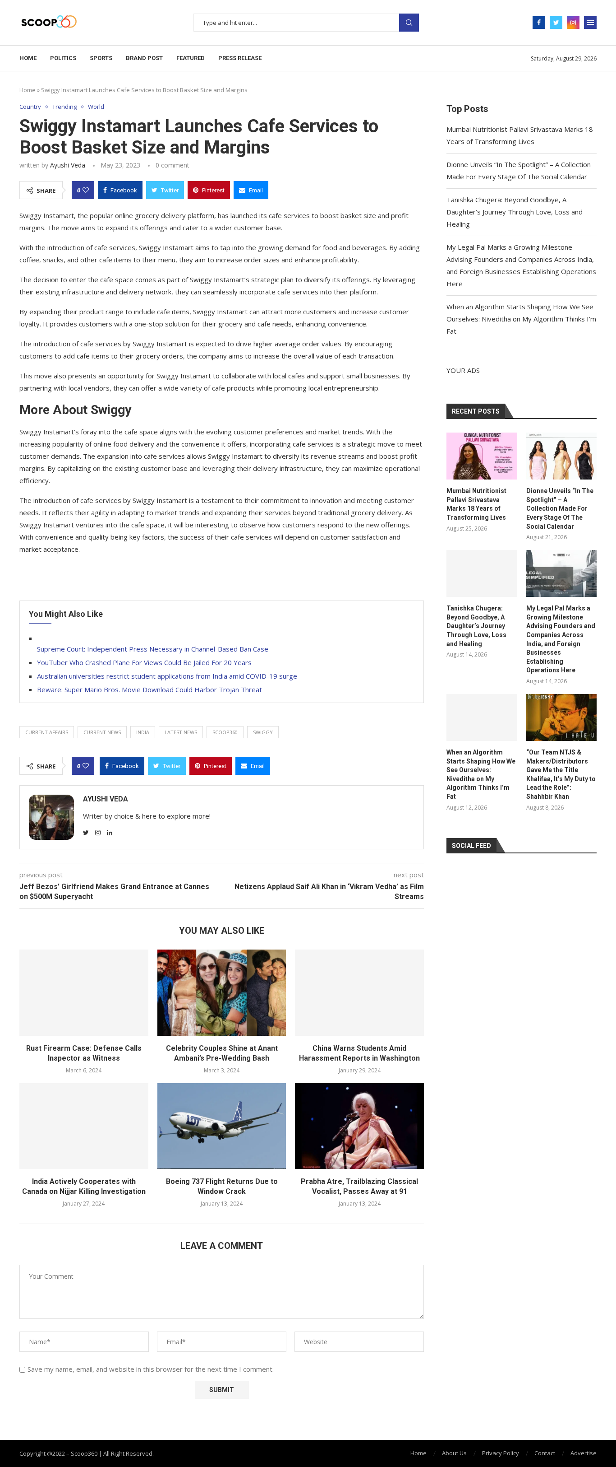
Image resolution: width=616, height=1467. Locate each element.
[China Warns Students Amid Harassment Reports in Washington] (359, 992)
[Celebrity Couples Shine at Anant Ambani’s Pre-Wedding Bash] (221, 992)
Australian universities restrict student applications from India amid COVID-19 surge (167, 675)
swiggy (263, 732)
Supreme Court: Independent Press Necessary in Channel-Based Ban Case (152, 648)
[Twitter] (556, 22)
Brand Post (144, 58)
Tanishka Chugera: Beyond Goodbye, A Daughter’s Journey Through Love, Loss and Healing (514, 211)
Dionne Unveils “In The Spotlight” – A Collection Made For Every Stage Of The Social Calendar (559, 508)
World (96, 107)
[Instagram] (573, 22)
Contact (544, 1453)
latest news (181, 732)
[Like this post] (86, 190)
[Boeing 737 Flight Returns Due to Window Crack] (221, 1126)
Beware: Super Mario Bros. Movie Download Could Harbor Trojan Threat (149, 689)
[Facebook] (539, 22)
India (142, 732)
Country (30, 107)
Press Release (240, 58)
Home (28, 58)
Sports (101, 58)
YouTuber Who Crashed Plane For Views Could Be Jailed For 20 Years (144, 662)
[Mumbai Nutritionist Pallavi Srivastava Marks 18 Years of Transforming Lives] (481, 456)
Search (409, 23)
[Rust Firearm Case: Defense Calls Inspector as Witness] (83, 992)
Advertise (583, 1453)
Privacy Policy (500, 1453)
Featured (190, 58)
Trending (64, 107)
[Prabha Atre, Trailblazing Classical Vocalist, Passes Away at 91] (359, 1126)
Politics (63, 58)
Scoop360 (225, 732)
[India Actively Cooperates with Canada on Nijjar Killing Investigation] (83, 1126)
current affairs (46, 732)
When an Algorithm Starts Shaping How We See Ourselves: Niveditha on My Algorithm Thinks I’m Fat (521, 318)
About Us (454, 1453)
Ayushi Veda (67, 165)
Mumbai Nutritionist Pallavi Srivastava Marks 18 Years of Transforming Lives (476, 504)
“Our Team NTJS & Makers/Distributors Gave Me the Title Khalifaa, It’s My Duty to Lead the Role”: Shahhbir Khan (561, 774)
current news (102, 732)
